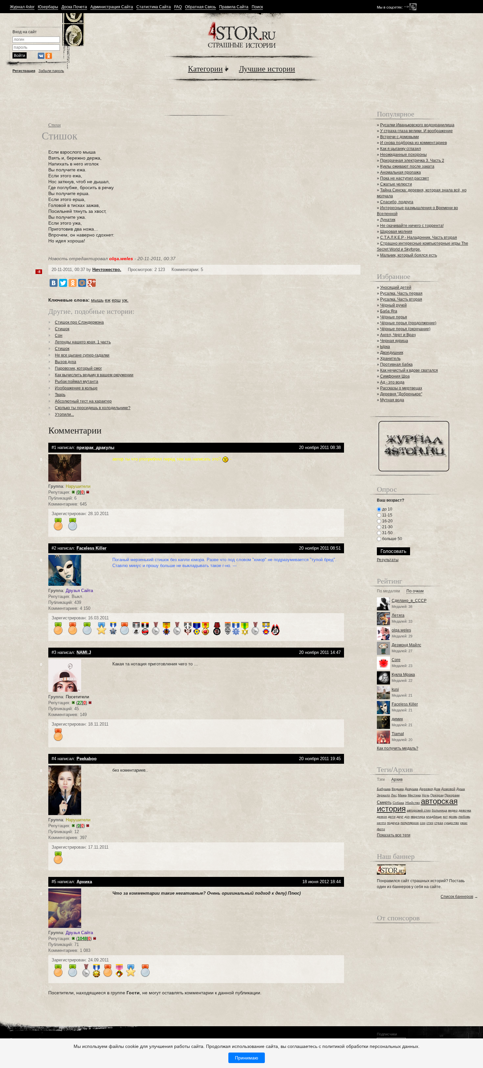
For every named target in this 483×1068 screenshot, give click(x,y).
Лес (394, 795)
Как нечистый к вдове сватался (409, 370)
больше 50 (391, 538)
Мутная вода (392, 400)
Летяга (398, 615)
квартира (418, 816)
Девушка (411, 789)
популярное (410, 823)
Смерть (384, 802)
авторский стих (419, 810)
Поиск (257, 7)
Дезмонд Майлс (406, 645)
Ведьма (398, 789)
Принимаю (246, 1057)
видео (453, 810)
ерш (116, 300)
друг (400, 816)
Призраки (452, 795)
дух (407, 816)
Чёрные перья (393, 317)
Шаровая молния (396, 231)
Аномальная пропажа (400, 172)
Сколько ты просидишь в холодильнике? (92, 408)
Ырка (385, 346)
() (80, 492)
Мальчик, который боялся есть (408, 255)
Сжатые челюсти (396, 184)
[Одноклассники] (73, 283)
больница (439, 810)
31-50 (387, 533)
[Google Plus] (92, 283)
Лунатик (387, 219)
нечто (381, 823)
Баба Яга (388, 311)
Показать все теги (393, 835)
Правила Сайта (233, 7)
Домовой (448, 789)
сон (423, 823)
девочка (465, 810)
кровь (453, 816)
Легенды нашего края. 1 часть (83, 342)
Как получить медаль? (397, 748)
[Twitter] (63, 283)
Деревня (426, 789)
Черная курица (394, 340)
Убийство (412, 803)
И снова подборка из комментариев (413, 142)
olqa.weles (401, 630)
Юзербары (48, 7)
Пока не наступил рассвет (404, 178)
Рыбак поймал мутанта (76, 381)
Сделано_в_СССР (409, 600)
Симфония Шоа (395, 376)
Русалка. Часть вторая (401, 299)
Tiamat (398, 734)
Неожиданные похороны (403, 154)
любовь (464, 816)
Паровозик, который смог (78, 368)
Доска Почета (74, 7)
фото (381, 829)
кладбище (434, 816)
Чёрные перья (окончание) (405, 329)
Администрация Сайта (111, 7)
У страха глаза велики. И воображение (416, 131)
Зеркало (383, 795)
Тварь (60, 394)
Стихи (54, 125)
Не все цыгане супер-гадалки (82, 355)
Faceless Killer (405, 704)
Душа (460, 789)
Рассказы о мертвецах (401, 388)
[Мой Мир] (82, 283)
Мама (402, 795)
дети (392, 816)
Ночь (425, 795)
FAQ (178, 7)
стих (429, 823)
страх (438, 823)
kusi (395, 689)
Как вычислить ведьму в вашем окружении (94, 375)
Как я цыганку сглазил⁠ (400, 148)
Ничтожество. (106, 269)
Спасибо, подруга (396, 202)
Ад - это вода (392, 382)
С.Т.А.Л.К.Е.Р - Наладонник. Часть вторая (418, 237)
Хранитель (390, 358)
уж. (125, 300)
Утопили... (64, 414)
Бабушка (384, 789)
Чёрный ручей (393, 305)
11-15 (386, 515)
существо (451, 823)
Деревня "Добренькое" (401, 394)
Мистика (414, 795)
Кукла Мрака (403, 674)
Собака (398, 803)
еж (107, 300)
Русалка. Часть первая (401, 293)
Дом (437, 789)
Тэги (381, 780)
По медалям (388, 591)
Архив (396, 780)
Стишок (62, 329)
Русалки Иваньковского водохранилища (417, 125)
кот (445, 816)
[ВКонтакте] (54, 283)
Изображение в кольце (76, 388)
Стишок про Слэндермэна (79, 322)
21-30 (387, 527)
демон (382, 816)
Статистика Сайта (153, 7)
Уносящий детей (395, 287)
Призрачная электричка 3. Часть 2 (412, 160)
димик (397, 719)
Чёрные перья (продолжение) (408, 323)
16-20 (387, 521)
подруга (393, 823)
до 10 (386, 509)
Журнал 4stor (22, 7)
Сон (58, 335)
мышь (97, 300)
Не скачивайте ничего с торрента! (412, 225)
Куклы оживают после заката (407, 166)
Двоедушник (391, 352)
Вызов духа (65, 362)
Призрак (437, 795)
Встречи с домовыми (399, 137)
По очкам (415, 591)
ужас (464, 823)
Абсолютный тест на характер (83, 401)
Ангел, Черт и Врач (398, 335)
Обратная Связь (200, 7)
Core (396, 660)
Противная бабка (396, 364)
